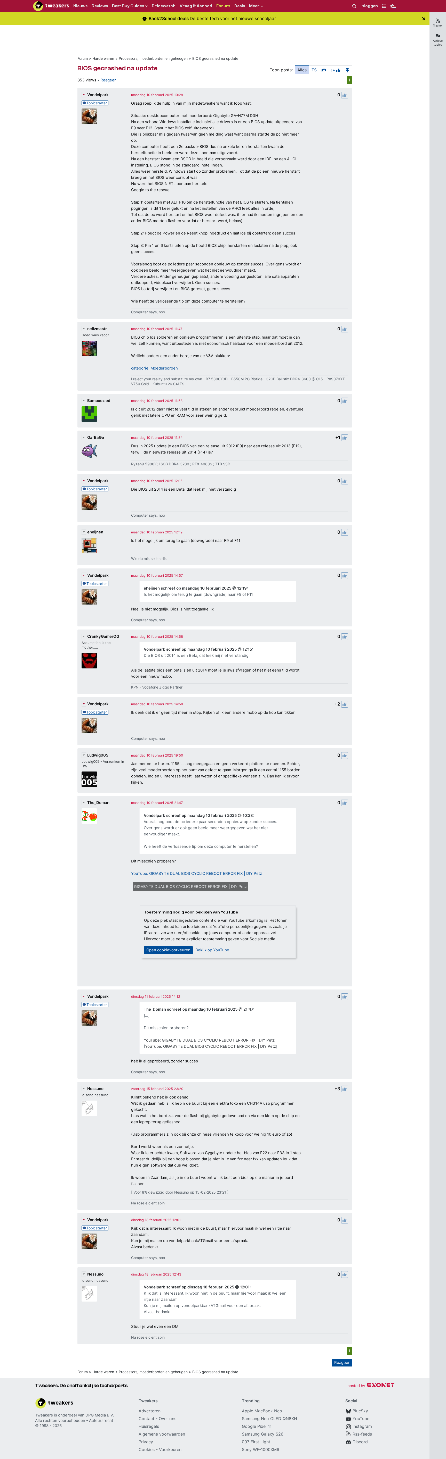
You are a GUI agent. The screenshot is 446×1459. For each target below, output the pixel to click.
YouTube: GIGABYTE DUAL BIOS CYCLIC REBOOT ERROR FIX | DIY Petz (196, 873)
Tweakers (44, 1415)
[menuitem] (354, 6)
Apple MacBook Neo (262, 1410)
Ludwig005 (97, 755)
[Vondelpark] (89, 116)
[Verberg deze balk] (423, 18)
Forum (82, 58)
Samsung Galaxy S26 (262, 1434)
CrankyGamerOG (103, 636)
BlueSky (360, 1410)
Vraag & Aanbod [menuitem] (196, 6)
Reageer (108, 80)
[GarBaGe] (89, 451)
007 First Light (256, 1441)
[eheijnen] (89, 545)
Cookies (147, 1449)
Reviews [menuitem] (100, 6)
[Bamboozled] (89, 414)
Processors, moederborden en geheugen (153, 58)
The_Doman (98, 802)
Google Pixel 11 (257, 1426)
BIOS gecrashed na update (215, 58)
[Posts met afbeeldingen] (323, 70)
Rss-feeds (362, 1434)
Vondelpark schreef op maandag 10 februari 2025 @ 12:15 (198, 649)
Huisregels (149, 1426)
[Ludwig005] (89, 779)
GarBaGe (95, 437)
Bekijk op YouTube (212, 949)
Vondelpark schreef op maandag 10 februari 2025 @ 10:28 (198, 815)
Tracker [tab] (438, 25)
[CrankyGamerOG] (89, 660)
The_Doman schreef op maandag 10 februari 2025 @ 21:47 (198, 1009)
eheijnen (95, 532)
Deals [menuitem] (239, 6)
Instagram (362, 1426)
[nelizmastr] (89, 348)
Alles (302, 69)
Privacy (146, 1441)
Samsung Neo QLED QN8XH (269, 1418)
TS (314, 69)
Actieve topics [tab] (438, 42)
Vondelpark (98, 94)
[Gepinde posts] (347, 70)
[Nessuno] (89, 1108)
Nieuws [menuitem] (80, 6)
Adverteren (150, 1410)
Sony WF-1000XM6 (260, 1449)
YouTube (361, 1418)
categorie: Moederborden (154, 368)
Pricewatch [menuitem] (164, 6)
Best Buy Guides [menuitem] (128, 6)
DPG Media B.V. (99, 1415)
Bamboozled (98, 400)
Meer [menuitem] (254, 6)
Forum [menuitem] (223, 6)
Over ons (167, 1418)
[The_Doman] (89, 816)
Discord (360, 1441)
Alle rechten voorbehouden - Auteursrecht (74, 1420)
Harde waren (103, 58)
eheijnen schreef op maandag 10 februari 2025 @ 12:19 (195, 588)
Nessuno (95, 1088)
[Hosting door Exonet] (370, 1385)
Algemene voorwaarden (162, 1434)
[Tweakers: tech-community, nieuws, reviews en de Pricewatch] (51, 6)
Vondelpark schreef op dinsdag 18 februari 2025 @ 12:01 (197, 1287)
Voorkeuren (170, 1449)
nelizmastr (97, 328)
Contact (146, 1418)
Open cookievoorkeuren (168, 949)
